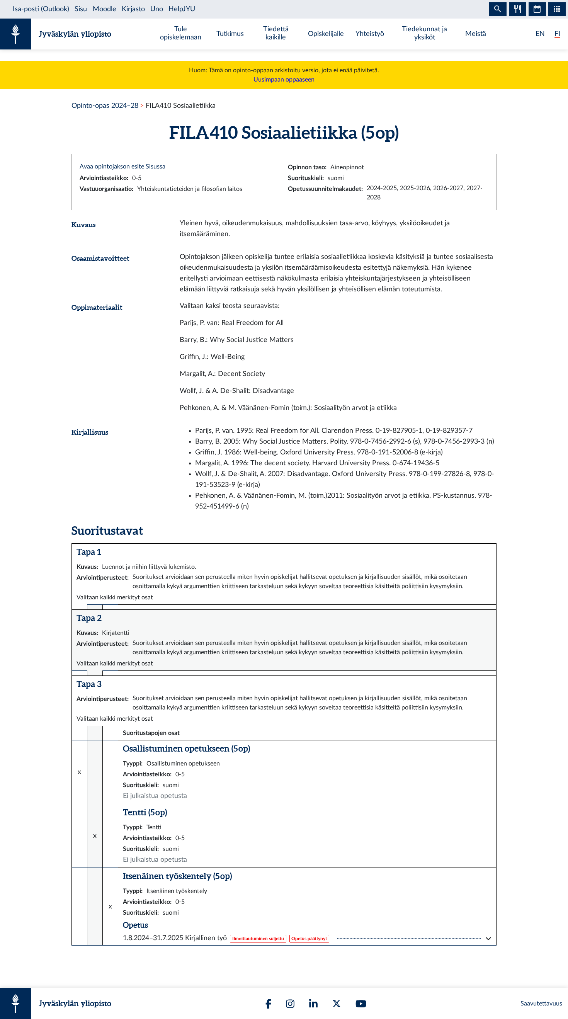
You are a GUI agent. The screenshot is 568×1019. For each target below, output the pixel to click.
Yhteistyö (369, 34)
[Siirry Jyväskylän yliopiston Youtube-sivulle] (360, 1004)
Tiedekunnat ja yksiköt (424, 33)
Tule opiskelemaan (180, 33)
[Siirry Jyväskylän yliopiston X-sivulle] (336, 1003)
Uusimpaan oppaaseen (284, 80)
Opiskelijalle (326, 34)
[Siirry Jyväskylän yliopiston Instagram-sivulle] (290, 1004)
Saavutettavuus (541, 1003)
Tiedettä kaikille (276, 33)
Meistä (475, 34)
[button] (307, 938)
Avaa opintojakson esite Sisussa (122, 166)
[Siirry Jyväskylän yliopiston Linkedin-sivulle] (313, 1004)
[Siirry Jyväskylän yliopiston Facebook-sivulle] (268, 1004)
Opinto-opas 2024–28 (104, 105)
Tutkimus (230, 34)
